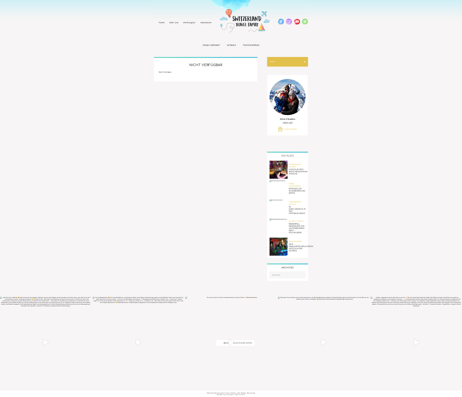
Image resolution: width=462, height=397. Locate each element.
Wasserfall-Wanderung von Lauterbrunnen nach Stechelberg (296, 228)
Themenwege (294, 186)
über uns (287, 123)
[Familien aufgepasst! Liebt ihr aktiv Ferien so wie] (416, 342)
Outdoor (292, 221)
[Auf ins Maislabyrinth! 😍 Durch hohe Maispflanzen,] (138, 342)
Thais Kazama (228, 394)
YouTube (297, 22)
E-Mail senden (290, 129)
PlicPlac (242, 394)
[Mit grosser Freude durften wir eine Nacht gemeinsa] (323, 342)
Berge (291, 183)
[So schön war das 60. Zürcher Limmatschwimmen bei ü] (231, 342)
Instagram (289, 22)
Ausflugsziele (295, 164)
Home (161, 23)
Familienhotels (295, 241)
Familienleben (251, 45)
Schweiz (231, 45)
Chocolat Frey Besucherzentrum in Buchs (298, 172)
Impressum (206, 23)
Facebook (281, 22)
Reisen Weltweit (211, 45)
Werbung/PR (189, 23)
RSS (305, 22)
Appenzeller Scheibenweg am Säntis (297, 191)
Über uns (173, 23)
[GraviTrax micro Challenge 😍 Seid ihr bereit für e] (45, 342)
